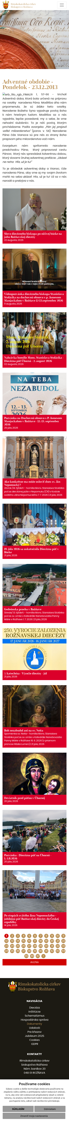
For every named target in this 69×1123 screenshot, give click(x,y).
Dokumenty (34, 1024)
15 (23, 941)
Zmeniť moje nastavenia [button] (34, 1115)
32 (57, 946)
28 (35, 946)
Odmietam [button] (50, 1109)
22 (63, 941)
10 (57, 935)
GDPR (34, 1044)
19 (46, 941)
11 (63, 935)
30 (46, 946)
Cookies (34, 1040)
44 (63, 951)
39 (35, 951)
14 (18, 941)
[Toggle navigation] (61, 5)
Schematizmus (34, 1015)
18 (40, 941)
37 (23, 951)
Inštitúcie (34, 1011)
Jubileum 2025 (34, 1036)
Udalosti (34, 1028)
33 (63, 946)
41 (46, 951)
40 (40, 951)
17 (35, 941)
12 (6, 941)
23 (6, 946)
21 (58, 941)
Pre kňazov (34, 1032)
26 (23, 946)
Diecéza (34, 1007)
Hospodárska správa (34, 1019)
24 (12, 946)
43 (57, 951)
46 (32, 956)
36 (17, 951)
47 (37, 956)
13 (12, 941)
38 (29, 951)
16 (29, 941)
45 (26, 956)
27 (29, 946)
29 (40, 946)
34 (6, 951)
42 (52, 951)
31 (52, 946)
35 (12, 951)
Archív (34, 962)
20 (52, 941)
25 (17, 946)
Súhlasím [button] (18, 1109)
